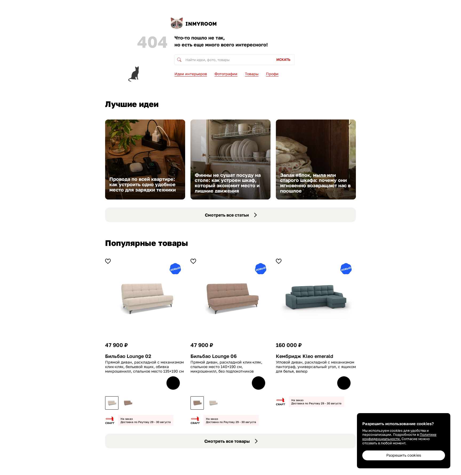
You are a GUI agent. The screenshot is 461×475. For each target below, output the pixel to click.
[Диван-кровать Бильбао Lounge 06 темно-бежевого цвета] (127, 403)
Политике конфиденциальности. (399, 436)
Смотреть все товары (227, 441)
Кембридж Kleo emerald (304, 356)
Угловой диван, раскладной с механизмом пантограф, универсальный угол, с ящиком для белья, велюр (316, 366)
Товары (252, 74)
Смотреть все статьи (227, 215)
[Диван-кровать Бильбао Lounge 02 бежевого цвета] (111, 403)
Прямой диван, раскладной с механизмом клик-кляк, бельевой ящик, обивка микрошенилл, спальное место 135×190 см (144, 366)
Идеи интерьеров (190, 74)
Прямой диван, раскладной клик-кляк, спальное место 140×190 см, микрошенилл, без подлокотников (226, 366)
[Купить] (173, 383)
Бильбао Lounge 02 (128, 356)
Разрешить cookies (403, 455)
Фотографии (225, 74)
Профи (272, 74)
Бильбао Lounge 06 (213, 356)
